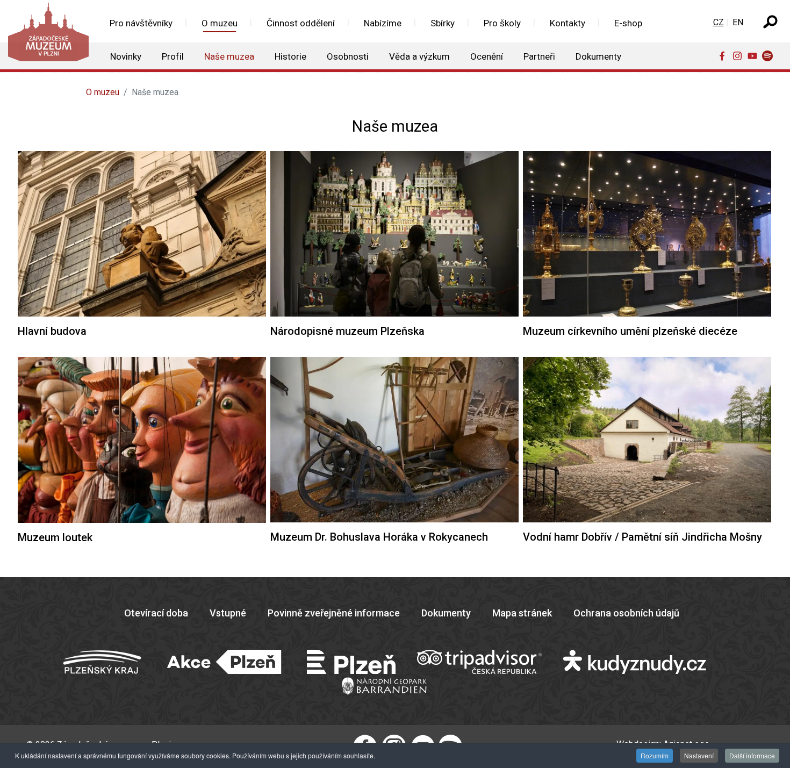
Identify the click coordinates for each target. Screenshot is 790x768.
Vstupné (228, 613)
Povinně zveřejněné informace (334, 613)
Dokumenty (446, 613)
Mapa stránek (522, 613)
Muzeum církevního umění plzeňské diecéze (630, 331)
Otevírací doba (156, 613)
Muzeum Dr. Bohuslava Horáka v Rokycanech (379, 536)
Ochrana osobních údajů (626, 613)
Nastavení (699, 755)
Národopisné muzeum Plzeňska (347, 331)
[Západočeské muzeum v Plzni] (47, 34)
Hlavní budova (52, 331)
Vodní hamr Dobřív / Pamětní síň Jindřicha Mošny (642, 536)
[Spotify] (769, 55)
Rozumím (655, 755)
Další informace (752, 755)
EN (737, 22)
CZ (718, 22)
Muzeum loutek (55, 537)
